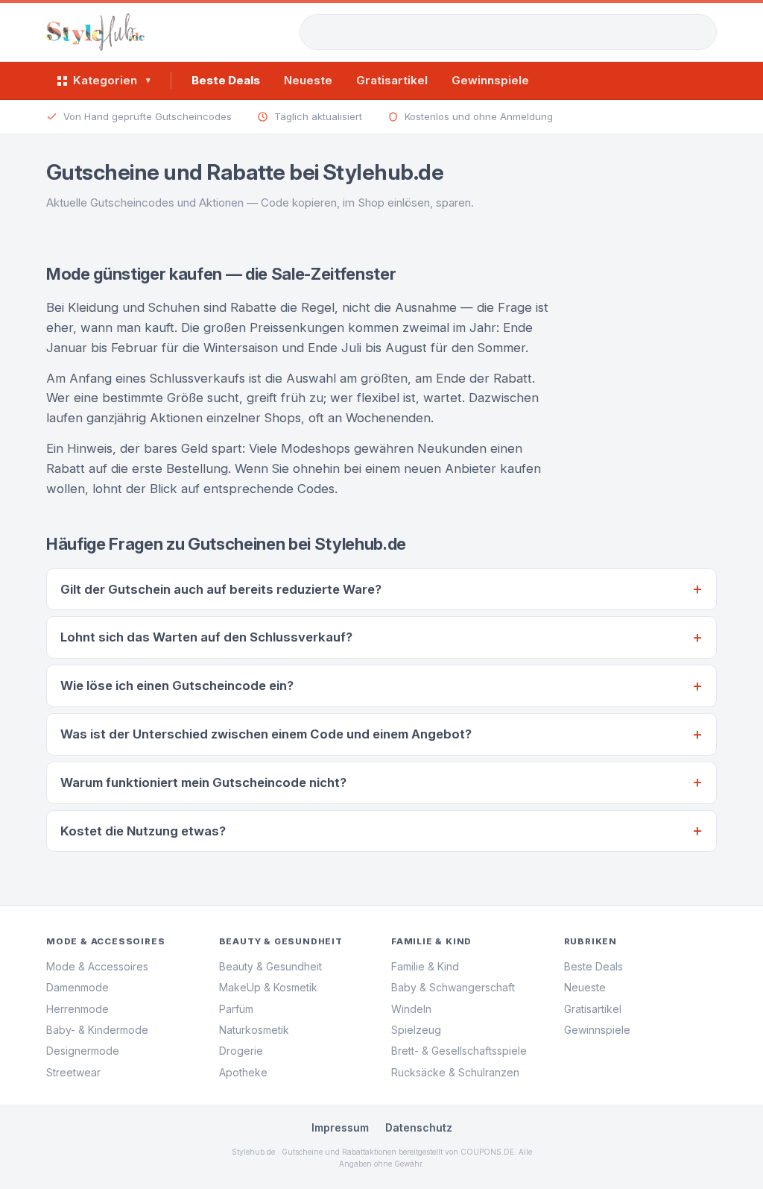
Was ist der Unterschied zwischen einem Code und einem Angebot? (266, 734)
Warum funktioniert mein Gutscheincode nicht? (203, 782)
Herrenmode (77, 1009)
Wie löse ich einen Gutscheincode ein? (177, 685)
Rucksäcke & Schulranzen (455, 1072)
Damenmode (77, 987)
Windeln (411, 1009)
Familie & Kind (425, 966)
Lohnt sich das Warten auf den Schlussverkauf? (206, 637)
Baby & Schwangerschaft (453, 987)
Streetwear (73, 1072)
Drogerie (241, 1050)
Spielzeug (416, 1029)
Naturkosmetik (254, 1029)
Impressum (340, 1127)
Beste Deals (225, 80)
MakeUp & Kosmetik (268, 987)
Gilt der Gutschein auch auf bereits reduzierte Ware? (221, 589)
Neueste (308, 80)
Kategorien (112, 80)
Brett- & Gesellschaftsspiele (459, 1050)
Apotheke (243, 1072)
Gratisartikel (392, 80)
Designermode (82, 1050)
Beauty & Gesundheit (270, 966)
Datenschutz (418, 1127)
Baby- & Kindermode (97, 1029)
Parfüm (236, 1009)
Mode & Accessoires (97, 966)
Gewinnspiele (490, 80)
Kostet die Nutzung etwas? (143, 830)
